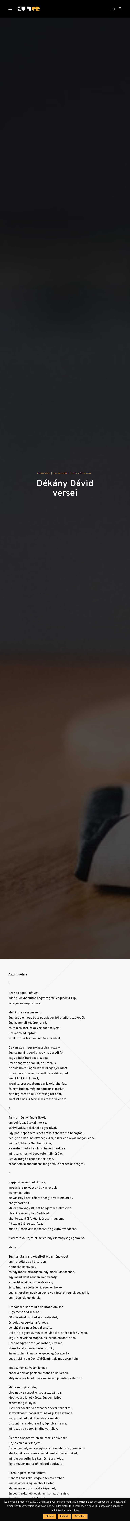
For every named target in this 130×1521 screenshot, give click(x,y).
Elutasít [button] (64, 1516)
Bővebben (79, 1516)
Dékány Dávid (43, 473)
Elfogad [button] (50, 1516)
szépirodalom (84, 473)
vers (74, 473)
